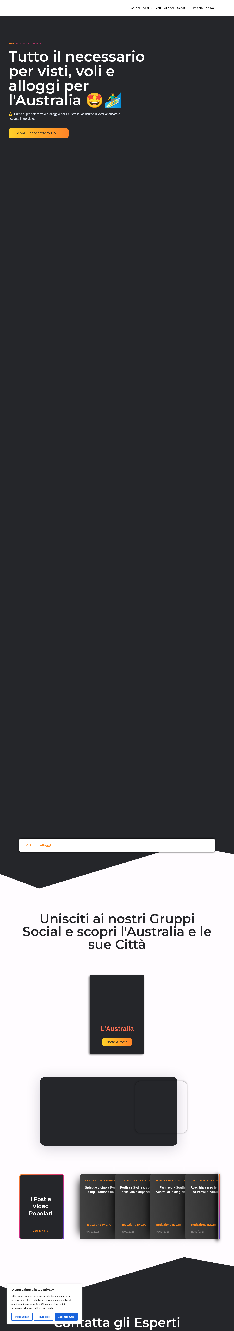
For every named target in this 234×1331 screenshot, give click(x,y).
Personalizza (22, 1316)
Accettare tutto (66, 1316)
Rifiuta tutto (43, 1316)
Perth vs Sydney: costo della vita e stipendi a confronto (137, 1192)
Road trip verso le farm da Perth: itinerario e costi (207, 1192)
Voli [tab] (28, 845)
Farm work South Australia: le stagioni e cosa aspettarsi (172, 1192)
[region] (44, 1304)
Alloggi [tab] (45, 845)
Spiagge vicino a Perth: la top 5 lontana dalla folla (102, 1192)
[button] (150, 8)
